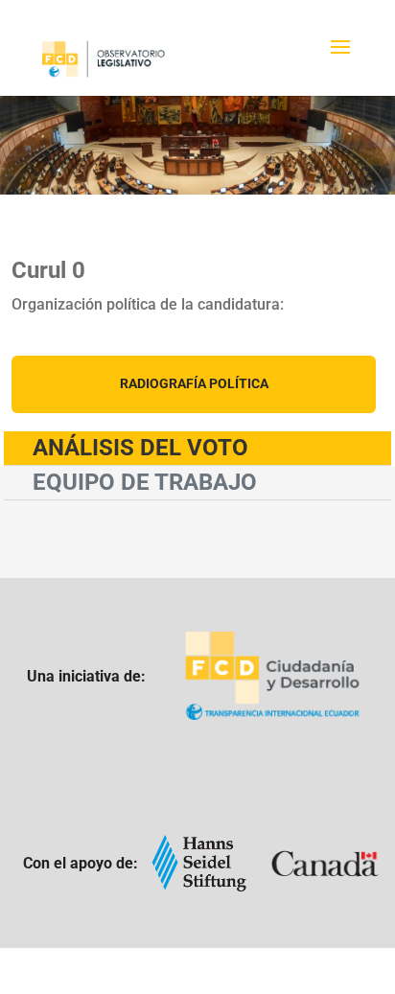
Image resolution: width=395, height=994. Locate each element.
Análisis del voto (140, 447)
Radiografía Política (194, 383)
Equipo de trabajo (145, 482)
